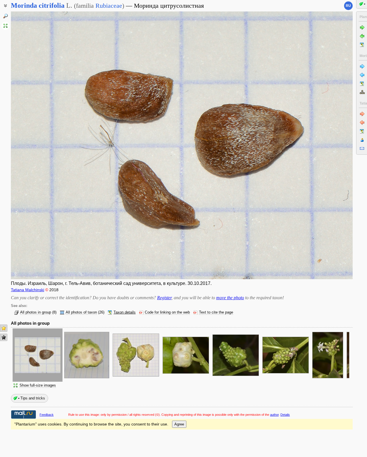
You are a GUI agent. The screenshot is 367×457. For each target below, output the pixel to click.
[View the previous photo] (46, 145)
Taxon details (125, 312)
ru (348, 6)
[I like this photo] (3, 328)
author (274, 414)
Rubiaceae (108, 5)
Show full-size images (37, 385)
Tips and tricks (32, 398)
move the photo (230, 297)
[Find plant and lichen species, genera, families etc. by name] (5, 16)
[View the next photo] (317, 145)
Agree (179, 424)
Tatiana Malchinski (27, 289)
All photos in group (35, 312)
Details (285, 414)
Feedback (47, 414)
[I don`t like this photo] (3, 337)
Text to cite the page (216, 312)
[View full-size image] (5, 26)
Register (164, 297)
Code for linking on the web (167, 312)
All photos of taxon (81, 312)
